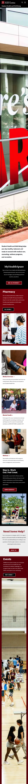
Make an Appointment (13, 283)
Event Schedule (9, 575)
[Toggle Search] (22, 2)
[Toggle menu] (25, 2)
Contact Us (13, 550)
